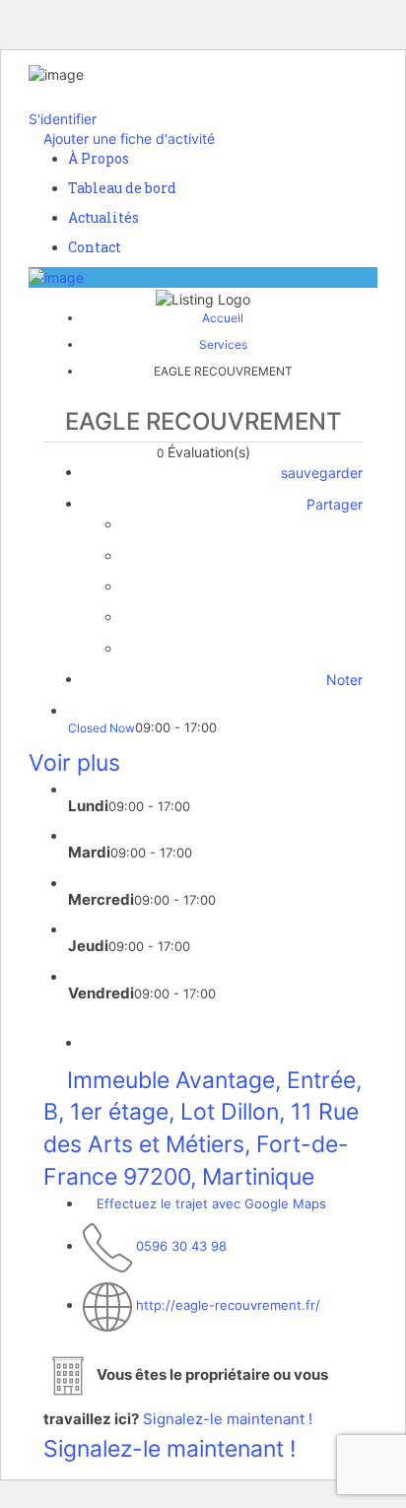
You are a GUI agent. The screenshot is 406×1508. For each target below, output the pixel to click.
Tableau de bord (122, 187)
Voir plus (74, 763)
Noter (342, 679)
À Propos (98, 158)
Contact (94, 247)
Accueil (222, 317)
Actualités (103, 217)
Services (223, 344)
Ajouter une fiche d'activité (127, 138)
